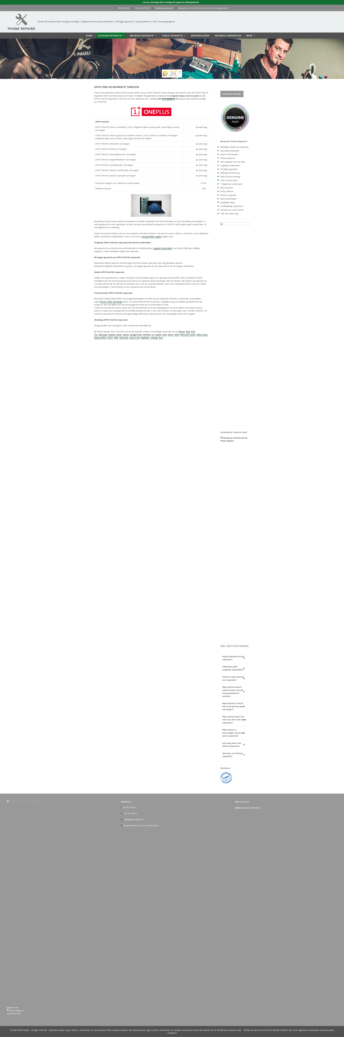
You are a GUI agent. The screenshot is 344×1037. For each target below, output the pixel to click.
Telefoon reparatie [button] (110, 35)
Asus (161, 337)
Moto (176, 334)
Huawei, (111, 334)
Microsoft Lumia (187, 334)
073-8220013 (168, 98)
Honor (119, 334)
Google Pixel (136, 334)
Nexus (126, 334)
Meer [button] (249, 35)
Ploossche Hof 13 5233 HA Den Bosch (141, 825)
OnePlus (146, 334)
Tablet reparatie (172, 35)
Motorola (123, 337)
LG (153, 334)
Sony (164, 334)
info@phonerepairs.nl (164, 8)
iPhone (181, 331)
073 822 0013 (124, 8)
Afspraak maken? (231, 94)
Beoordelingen (200, 35)
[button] (235, 658)
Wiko (116, 337)
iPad (188, 331)
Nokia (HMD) (100, 337)
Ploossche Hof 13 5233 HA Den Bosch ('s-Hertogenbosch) (203, 8)
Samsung (102, 334)
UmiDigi (153, 337)
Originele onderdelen (228, 35)
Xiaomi (158, 334)
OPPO (110, 337)
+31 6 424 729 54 (142, 8)
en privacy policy (326, 1030)
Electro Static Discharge (111, 301)
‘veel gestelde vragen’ (151, 236)
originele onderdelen (162, 248)
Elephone (145, 337)
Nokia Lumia (201, 334)
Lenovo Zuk (134, 337)
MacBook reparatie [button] (142, 35)
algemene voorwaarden (309, 1030)
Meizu (170, 334)
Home (89, 35)
